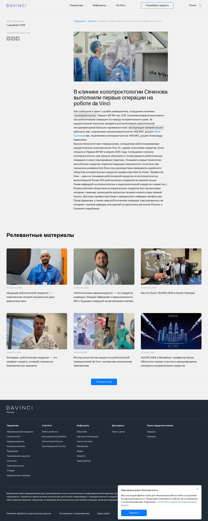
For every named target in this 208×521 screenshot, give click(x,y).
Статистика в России (52, 441)
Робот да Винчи (50, 431)
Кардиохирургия (15, 441)
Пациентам (76, 5)
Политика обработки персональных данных (28, 513)
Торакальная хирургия (18, 456)
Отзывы (11, 470)
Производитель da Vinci (54, 446)
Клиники (151, 436)
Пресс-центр (118, 431)
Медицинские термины (18, 475)
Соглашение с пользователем (74, 513)
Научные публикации (87, 436)
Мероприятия (84, 461)
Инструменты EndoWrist (54, 436)
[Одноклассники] (13, 38)
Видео (80, 451)
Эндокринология (15, 465)
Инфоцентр (100, 5)
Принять (134, 513)
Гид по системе (84, 441)
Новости (81, 456)
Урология (12, 461)
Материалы (82, 446)
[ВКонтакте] (8, 38)
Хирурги (151, 431)
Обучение (82, 431)
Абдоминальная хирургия (20, 431)
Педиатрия (12, 451)
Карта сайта (104, 513)
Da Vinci (120, 5)
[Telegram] (18, 38)
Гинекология (13, 436)
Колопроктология (16, 446)
